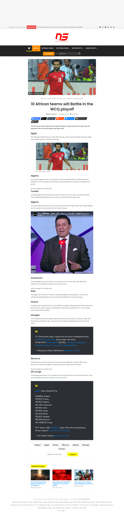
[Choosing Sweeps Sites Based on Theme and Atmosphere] (40, 475)
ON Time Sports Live (85, 505)
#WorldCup (54, 428)
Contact (30, 502)
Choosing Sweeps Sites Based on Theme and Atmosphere (38, 483)
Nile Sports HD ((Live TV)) (28, 505)
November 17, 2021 (62, 436)
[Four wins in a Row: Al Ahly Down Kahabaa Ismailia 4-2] (83, 475)
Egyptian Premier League (40, 502)
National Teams (47, 48)
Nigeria (76, 445)
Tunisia (62, 449)
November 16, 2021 (72, 351)
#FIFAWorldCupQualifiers (45, 340)
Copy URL (73, 454)
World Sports (91, 48)
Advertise (14, 502)
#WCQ (37, 391)
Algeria (38, 445)
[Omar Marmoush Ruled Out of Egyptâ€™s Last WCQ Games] (61, 475)
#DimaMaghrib (52, 342)
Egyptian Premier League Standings (58, 502)
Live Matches (75, 508)
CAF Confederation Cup (58, 505)
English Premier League (106, 505)
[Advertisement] (62, 12)
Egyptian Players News (88, 502)
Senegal (86, 445)
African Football (51, 98)
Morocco (66, 445)
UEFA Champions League (45, 508)
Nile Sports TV (77, 48)
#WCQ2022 (40, 345)
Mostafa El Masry (52, 114)
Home (44, 98)
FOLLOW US (48, 53)
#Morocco (49, 345)
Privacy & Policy (22, 502)
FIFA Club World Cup (58, 508)
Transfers (68, 508)
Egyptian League (62, 48)
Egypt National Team (75, 502)
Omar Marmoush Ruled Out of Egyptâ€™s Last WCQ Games (61, 483)
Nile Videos (83, 508)
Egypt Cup (109, 502)
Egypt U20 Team (100, 502)
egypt (47, 445)
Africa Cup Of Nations (72, 505)
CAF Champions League (44, 505)
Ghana (56, 445)
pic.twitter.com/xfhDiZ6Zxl (59, 431)
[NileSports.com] (62, 37)
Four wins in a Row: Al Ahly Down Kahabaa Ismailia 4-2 (83, 483)
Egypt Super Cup (16, 505)
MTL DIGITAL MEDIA (84, 499)
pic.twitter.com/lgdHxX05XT (65, 345)
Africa (35, 48)
